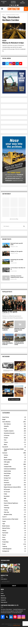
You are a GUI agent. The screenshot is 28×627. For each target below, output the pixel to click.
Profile (5, 494)
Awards (5, 457)
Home (2, 593)
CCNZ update (7, 462)
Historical (6, 480)
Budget (3, 419)
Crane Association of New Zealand (10, 519)
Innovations (6, 482)
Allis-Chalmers (7, 424)
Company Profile (7, 466)
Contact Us (3, 600)
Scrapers (6, 437)
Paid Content (5, 532)
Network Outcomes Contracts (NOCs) (12, 487)
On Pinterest (6, 194)
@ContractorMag (14, 219)
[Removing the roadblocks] (8, 324)
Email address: (4, 579)
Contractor (4, 453)
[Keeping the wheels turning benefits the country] (20, 337)
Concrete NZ (5, 446)
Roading (6, 500)
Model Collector (6, 526)
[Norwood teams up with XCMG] (6, 245)
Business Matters (8, 459)
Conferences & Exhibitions (10, 468)
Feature (4, 521)
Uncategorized (5, 551)
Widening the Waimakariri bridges (13, 43)
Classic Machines (6, 421)
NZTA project (7, 489)
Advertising (3, 598)
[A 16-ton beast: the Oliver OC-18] (6, 269)
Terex (5, 440)
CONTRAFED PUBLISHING (13, 2)
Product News (5, 542)
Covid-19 (4, 516)
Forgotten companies (9, 431)
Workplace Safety (8, 514)
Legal (3, 523)
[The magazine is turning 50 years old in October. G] (8, 391)
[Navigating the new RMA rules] (6, 261)
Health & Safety (7, 471)
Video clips (6, 512)
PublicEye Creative (16, 625)
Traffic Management (6, 548)
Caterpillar (6, 426)
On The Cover (7, 491)
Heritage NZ (6, 475)
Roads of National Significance (11, 503)
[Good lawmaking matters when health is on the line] (8, 337)
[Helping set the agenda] (6, 253)
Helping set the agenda (16, 251)
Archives (6, 455)
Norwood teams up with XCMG (16, 244)
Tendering (4, 546)
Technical (6, 505)
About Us (3, 595)
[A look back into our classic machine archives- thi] (8, 367)
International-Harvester (9, 433)
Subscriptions (4, 602)
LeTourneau (6, 435)
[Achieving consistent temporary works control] (6, 277)
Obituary (4, 530)
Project (4, 40)
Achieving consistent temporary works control (16, 276)
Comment (6, 464)
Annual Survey (5, 417)
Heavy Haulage (7, 473)
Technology (6, 507)
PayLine (4, 535)
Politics (4, 539)
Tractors (6, 442)
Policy (3, 537)
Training (6, 510)
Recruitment (6, 496)
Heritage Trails (7, 478)
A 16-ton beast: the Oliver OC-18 (18, 268)
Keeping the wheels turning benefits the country (19, 343)
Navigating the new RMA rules (16, 260)
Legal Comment (7, 484)
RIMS (5, 498)
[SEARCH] (24, 226)
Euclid (5, 428)
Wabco (5, 444)
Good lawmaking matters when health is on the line (7, 343)
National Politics (6, 528)
